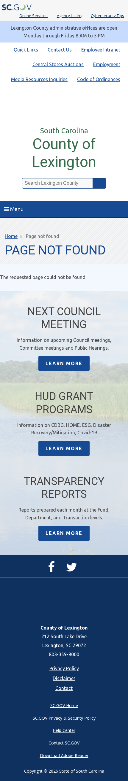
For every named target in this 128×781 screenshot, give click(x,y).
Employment (106, 64)
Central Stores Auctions (58, 64)
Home (11, 236)
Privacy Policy (64, 668)
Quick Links (26, 49)
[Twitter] (73, 569)
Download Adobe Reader (64, 755)
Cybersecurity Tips (107, 15)
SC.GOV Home (64, 705)
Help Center (64, 730)
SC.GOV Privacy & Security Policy (64, 718)
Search (99, 183)
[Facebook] (52, 569)
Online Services (33, 15)
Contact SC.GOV (64, 743)
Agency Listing (69, 15)
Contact (64, 688)
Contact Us (60, 49)
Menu (17, 209)
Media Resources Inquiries (39, 79)
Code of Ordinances (98, 79)
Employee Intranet (100, 49)
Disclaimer (64, 678)
